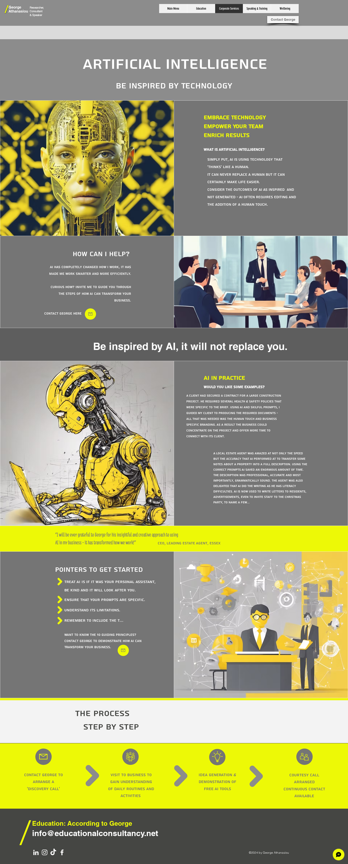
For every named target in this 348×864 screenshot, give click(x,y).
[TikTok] (53, 852)
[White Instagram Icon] (44, 852)
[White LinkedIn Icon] (36, 852)
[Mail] (90, 314)
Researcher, (37, 7)
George (15, 7)
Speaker (37, 15)
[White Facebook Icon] (62, 852)
